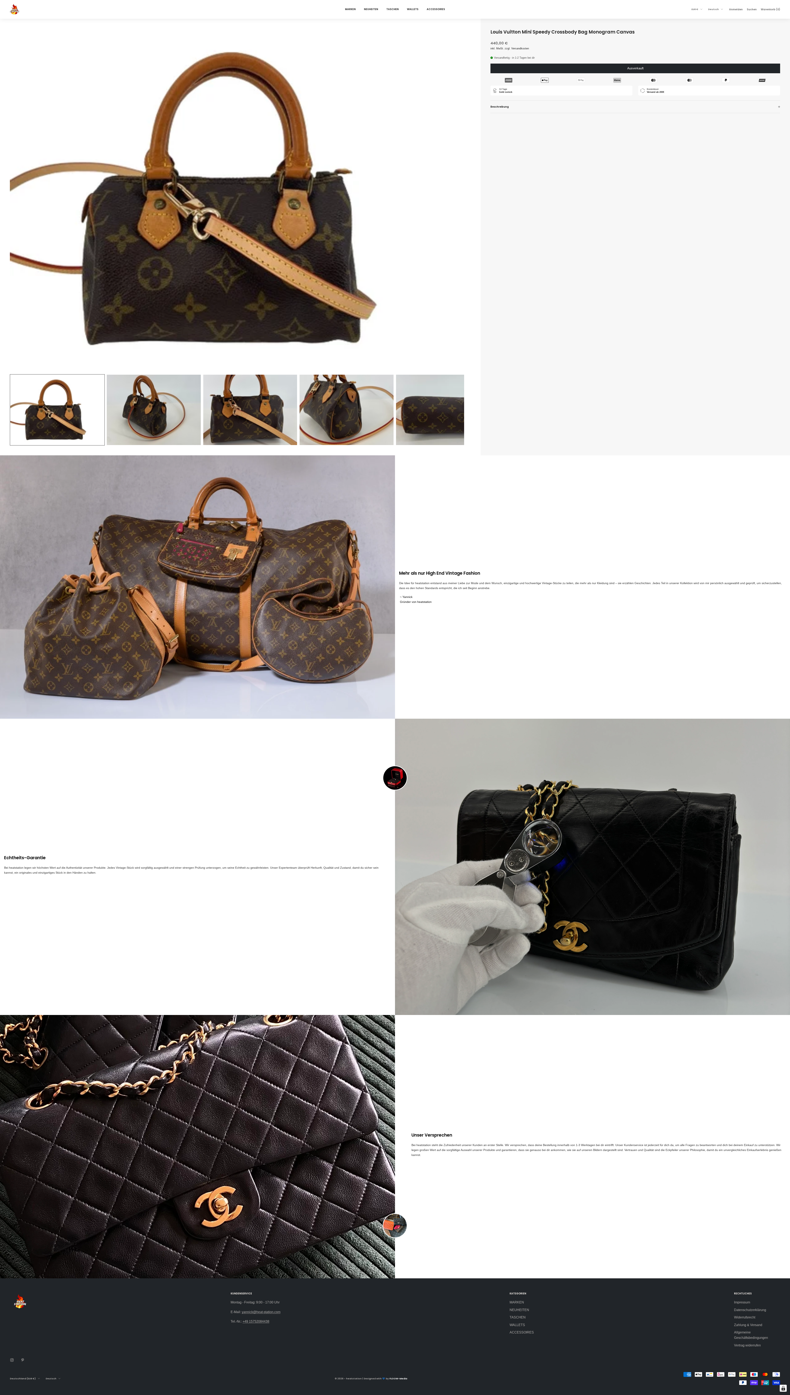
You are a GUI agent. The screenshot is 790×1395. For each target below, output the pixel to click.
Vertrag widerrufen (747, 1345)
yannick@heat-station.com (261, 1312)
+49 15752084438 (256, 1321)
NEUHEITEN (371, 9)
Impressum (742, 1302)
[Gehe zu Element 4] (346, 410)
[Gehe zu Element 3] (250, 410)
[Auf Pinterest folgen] (23, 1360)
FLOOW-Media (398, 1378)
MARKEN (350, 9)
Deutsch (713, 9)
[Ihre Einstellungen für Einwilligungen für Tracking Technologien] (783, 1388)
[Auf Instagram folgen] (12, 1360)
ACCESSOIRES (436, 9)
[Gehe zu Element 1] (57, 410)
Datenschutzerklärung (750, 1310)
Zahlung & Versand (748, 1325)
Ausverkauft (635, 68)
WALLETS (412, 9)
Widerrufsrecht (744, 1317)
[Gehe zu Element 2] (153, 410)
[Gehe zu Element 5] (443, 410)
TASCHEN (392, 9)
